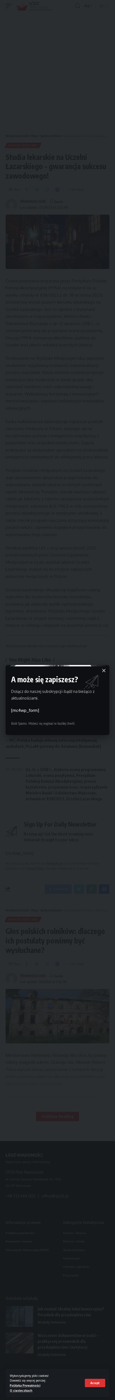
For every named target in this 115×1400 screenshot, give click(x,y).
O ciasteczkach (21, 1390)
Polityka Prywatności (25, 1385)
